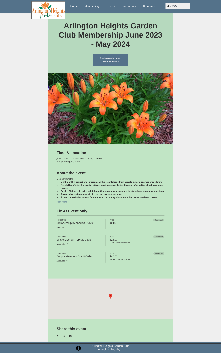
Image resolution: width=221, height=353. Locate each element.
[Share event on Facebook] (58, 336)
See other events (110, 61)
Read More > (63, 201)
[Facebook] (78, 348)
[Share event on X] (64, 336)
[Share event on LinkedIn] (70, 336)
